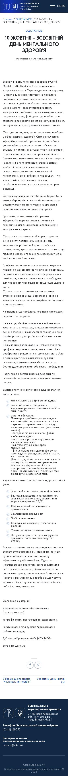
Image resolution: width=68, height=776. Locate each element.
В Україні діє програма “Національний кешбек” (17, 680)
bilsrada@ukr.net (13, 745)
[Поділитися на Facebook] (30, 665)
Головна (8, 19)
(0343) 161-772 (11, 729)
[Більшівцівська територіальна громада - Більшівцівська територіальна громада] (10, 6)
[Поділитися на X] (37, 665)
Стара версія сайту (34, 765)
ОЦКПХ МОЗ (24, 19)
